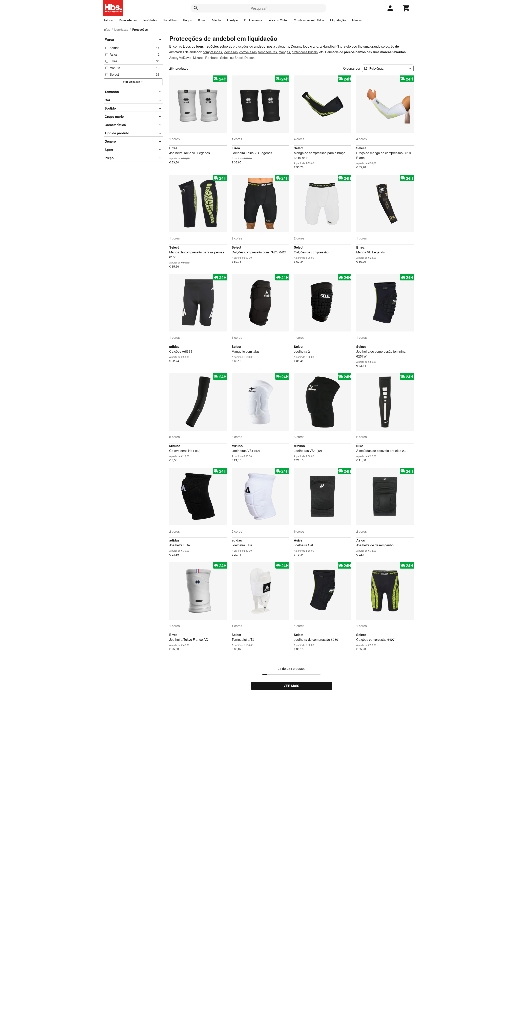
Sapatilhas (170, 20)
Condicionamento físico (309, 20)
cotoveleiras (248, 52)
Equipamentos (253, 20)
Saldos (108, 20)
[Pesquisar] (196, 8)
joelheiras (231, 52)
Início (106, 29)
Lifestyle (232, 20)
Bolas (201, 20)
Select (224, 57)
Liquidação (338, 20)
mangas (284, 52)
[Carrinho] (406, 8)
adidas (174, 346)
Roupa (187, 20)
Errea (173, 148)
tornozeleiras (267, 52)
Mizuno (198, 57)
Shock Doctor (244, 57)
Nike (359, 445)
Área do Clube (278, 20)
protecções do (243, 46)
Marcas (357, 20)
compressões (212, 52)
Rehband (212, 57)
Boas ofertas (128, 20)
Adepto (216, 20)
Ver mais (291, 685)
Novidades (150, 20)
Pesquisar (259, 8)
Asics (173, 57)
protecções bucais (305, 52)
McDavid (185, 57)
